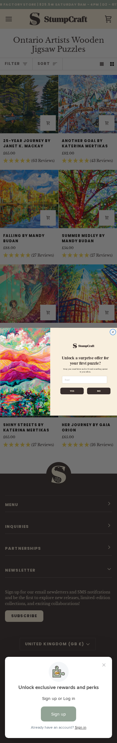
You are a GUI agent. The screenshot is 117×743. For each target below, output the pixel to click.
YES (72, 390)
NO (98, 390)
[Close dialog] (113, 332)
